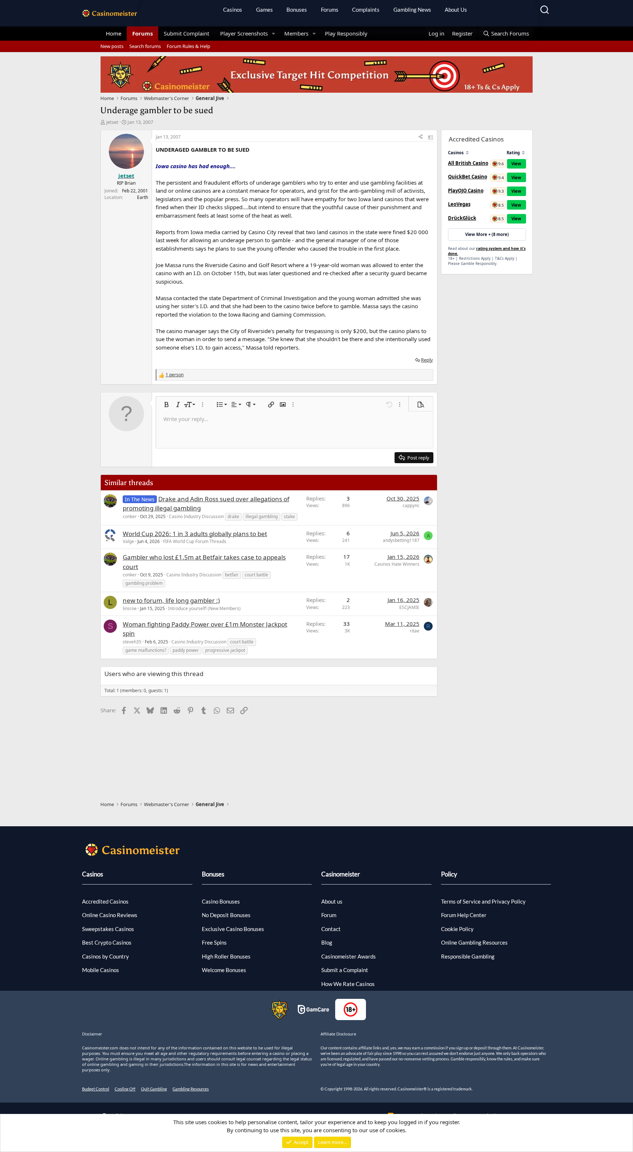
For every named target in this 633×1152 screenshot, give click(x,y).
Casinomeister (340, 874)
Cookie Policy (457, 929)
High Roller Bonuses (226, 956)
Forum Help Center (463, 915)
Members (296, 33)
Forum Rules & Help (188, 46)
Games (264, 9)
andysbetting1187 (401, 540)
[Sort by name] (467, 152)
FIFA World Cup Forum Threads (194, 541)
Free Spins (214, 942)
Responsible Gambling (468, 956)
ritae (414, 631)
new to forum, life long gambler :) (171, 600)
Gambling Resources (191, 1088)
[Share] (420, 137)
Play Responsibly (346, 33)
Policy (449, 874)
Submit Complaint (186, 33)
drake (233, 516)
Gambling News (412, 9)
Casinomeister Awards (348, 956)
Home (113, 33)
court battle (256, 575)
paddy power (186, 650)
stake (289, 516)
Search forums (145, 46)
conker (130, 516)
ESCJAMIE (409, 607)
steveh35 (132, 642)
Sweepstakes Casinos (108, 929)
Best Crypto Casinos (107, 942)
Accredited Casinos (105, 901)
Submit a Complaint (344, 970)
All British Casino (468, 163)
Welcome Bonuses (224, 970)
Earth (142, 197)
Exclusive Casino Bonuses (233, 929)
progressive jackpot (225, 650)
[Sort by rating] (523, 152)
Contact (331, 929)
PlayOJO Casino (466, 190)
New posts (111, 46)
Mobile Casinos (100, 970)
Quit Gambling (154, 1088)
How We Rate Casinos (348, 984)
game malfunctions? (145, 650)
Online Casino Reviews (109, 915)
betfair (231, 575)
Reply (427, 360)
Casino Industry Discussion (196, 516)
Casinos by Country (105, 956)
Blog (326, 942)
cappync (411, 505)
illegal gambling (261, 516)
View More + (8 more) (487, 234)
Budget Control (95, 1088)
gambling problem (144, 583)
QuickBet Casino (467, 176)
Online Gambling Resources (474, 942)
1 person (175, 375)
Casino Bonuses (221, 901)
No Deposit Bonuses (226, 915)
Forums (329, 9)
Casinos (232, 9)
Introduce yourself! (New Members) (204, 608)
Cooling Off (125, 1088)
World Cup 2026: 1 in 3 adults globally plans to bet (195, 533)
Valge (128, 541)
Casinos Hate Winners (396, 564)
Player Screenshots (244, 33)
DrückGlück (462, 218)
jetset (112, 122)
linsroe (130, 608)
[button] (274, 33)
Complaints (366, 9)
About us (332, 901)
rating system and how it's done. (487, 251)
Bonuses (296, 9)
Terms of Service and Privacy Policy (483, 901)
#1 (430, 137)
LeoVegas (459, 204)
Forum (328, 915)
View (516, 163)
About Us (456, 9)
